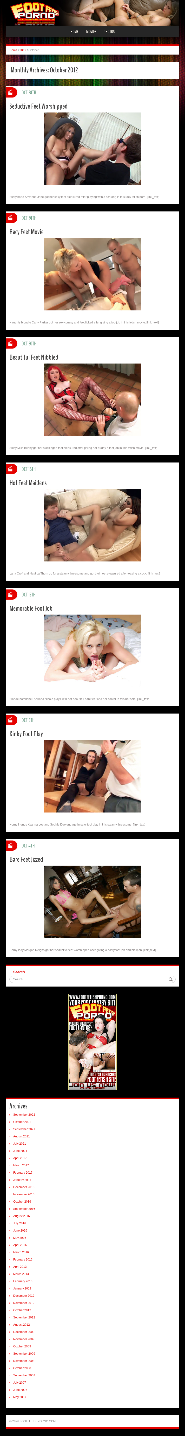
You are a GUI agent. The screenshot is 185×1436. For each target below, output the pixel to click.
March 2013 (21, 1274)
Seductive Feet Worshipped (38, 106)
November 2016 (23, 1194)
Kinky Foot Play (26, 734)
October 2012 (22, 1310)
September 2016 (24, 1209)
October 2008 (22, 1368)
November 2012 (23, 1303)
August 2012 (21, 1324)
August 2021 (21, 1136)
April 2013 (20, 1266)
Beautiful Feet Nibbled (33, 357)
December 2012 (23, 1295)
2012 (23, 50)
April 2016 (20, 1245)
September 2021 (24, 1129)
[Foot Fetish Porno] (92, 12)
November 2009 (23, 1339)
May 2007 (19, 1397)
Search (19, 972)
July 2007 (19, 1382)
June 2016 (20, 1230)
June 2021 (20, 1151)
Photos (109, 32)
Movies (91, 32)
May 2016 (19, 1238)
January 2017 (22, 1180)
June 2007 (20, 1390)
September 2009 (24, 1353)
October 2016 (22, 1201)
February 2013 (23, 1281)
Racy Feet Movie (26, 232)
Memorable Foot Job (31, 608)
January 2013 (22, 1288)
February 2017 (23, 1172)
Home (74, 32)
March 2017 (21, 1165)
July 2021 (19, 1143)
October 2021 (22, 1122)
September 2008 (24, 1375)
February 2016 (23, 1259)
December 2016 (23, 1187)
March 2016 (21, 1252)
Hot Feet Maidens (28, 483)
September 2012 (24, 1317)
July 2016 (19, 1223)
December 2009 (23, 1332)
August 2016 (21, 1216)
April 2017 (20, 1158)
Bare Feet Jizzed (26, 859)
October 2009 (22, 1346)
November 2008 (23, 1361)
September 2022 (24, 1114)
